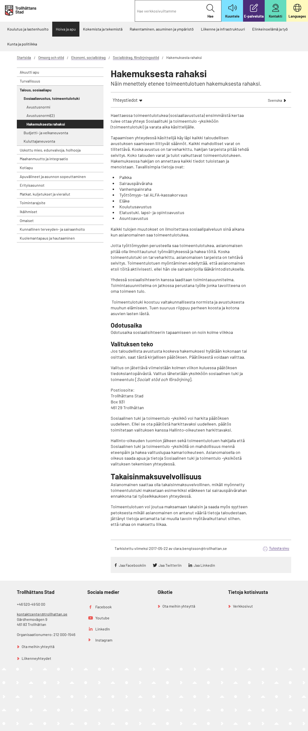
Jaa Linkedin (204, 565)
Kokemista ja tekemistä (102, 29)
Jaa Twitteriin (170, 565)
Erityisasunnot (32, 185)
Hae (210, 16)
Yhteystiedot (125, 100)
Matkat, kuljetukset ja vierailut (45, 194)
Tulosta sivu (279, 548)
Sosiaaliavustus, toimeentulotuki (52, 98)
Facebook (103, 606)
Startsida (24, 57)
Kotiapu (26, 167)
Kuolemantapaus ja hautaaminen (47, 238)
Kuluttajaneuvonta (39, 141)
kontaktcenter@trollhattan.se (42, 614)
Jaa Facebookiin (132, 565)
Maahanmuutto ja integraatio (44, 158)
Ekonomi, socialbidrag (88, 57)
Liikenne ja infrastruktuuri (223, 29)
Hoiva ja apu (66, 29)
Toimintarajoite (32, 202)
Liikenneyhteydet (36, 658)
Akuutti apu (29, 72)
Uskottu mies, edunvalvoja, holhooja (50, 150)
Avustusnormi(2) (40, 115)
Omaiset (27, 220)
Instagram (103, 640)
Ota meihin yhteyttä (38, 646)
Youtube (102, 618)
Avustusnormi (38, 107)
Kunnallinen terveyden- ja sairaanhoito (52, 229)
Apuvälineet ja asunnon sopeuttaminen (53, 176)
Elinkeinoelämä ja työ (270, 29)
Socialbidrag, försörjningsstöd (136, 57)
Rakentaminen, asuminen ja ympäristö (162, 29)
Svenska (275, 101)
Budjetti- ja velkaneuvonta (46, 132)
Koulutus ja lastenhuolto (28, 29)
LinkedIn (102, 629)
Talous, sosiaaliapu (35, 90)
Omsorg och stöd (51, 57)
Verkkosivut (243, 606)
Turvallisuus (30, 81)
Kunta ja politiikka (22, 44)
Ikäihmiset (28, 211)
